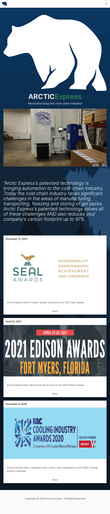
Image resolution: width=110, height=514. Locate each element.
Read (55, 311)
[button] (106, 3)
